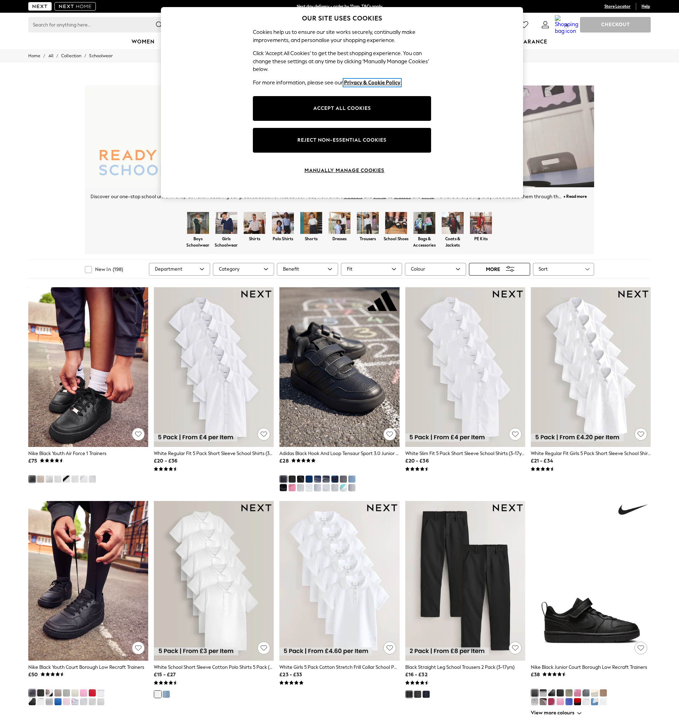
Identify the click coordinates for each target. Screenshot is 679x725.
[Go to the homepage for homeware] (75, 6)
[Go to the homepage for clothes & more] (40, 6)
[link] (545, 25)
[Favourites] (524, 25)
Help (646, 6)
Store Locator (617, 6)
